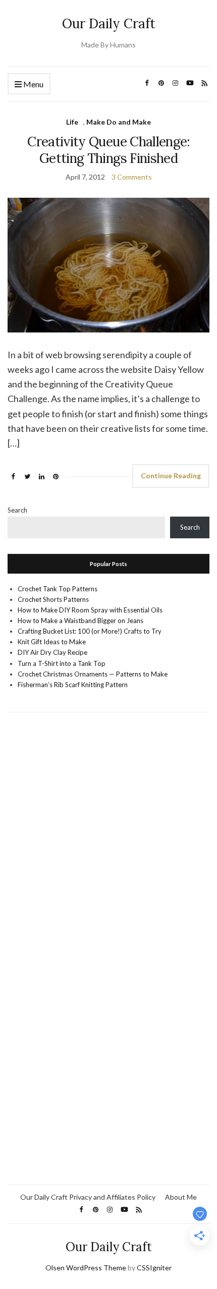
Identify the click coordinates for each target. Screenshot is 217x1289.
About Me (181, 1197)
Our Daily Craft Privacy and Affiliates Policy (87, 1197)
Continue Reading (171, 475)
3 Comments (132, 177)
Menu (32, 84)
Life (72, 122)
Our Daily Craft (108, 23)
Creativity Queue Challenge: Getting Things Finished (108, 149)
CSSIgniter (154, 1267)
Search (17, 510)
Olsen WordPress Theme (85, 1267)
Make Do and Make (118, 122)
